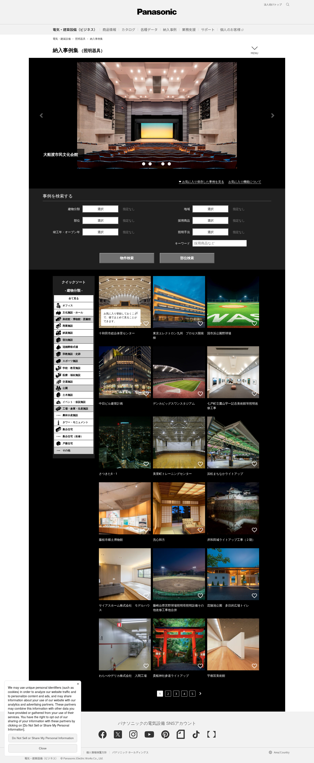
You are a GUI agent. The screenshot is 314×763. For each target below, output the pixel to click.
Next (273, 115)
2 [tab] (150, 164)
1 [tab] (144, 164)
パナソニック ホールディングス (130, 752)
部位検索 (187, 258)
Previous (41, 115)
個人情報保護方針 (96, 752)
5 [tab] (170, 164)
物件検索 (127, 258)
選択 (101, 209)
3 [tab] (157, 164)
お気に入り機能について (244, 182)
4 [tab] (163, 164)
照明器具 (80, 39)
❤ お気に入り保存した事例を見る (201, 182)
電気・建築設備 (62, 39)
